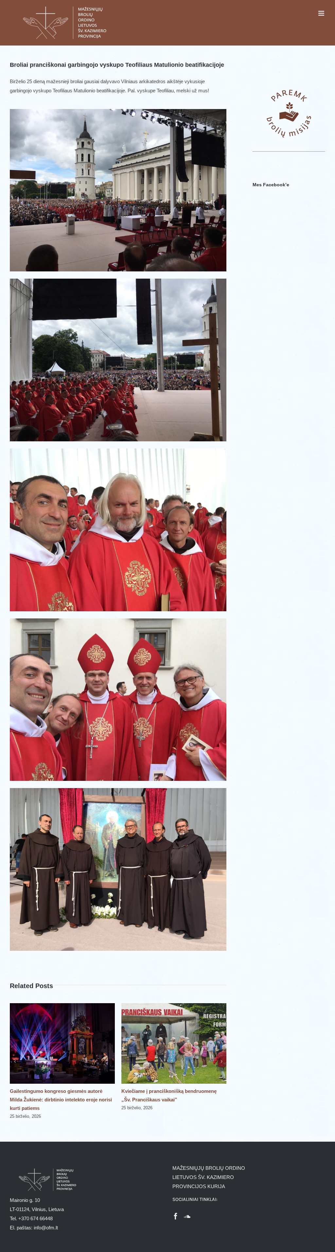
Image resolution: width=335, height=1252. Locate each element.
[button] (15, 1061)
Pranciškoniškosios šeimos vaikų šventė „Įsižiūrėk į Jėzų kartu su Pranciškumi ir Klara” (167, 1099)
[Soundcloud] (187, 1216)
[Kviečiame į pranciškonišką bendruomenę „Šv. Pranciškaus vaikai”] (62, 1006)
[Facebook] (175, 1216)
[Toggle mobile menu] (321, 13)
